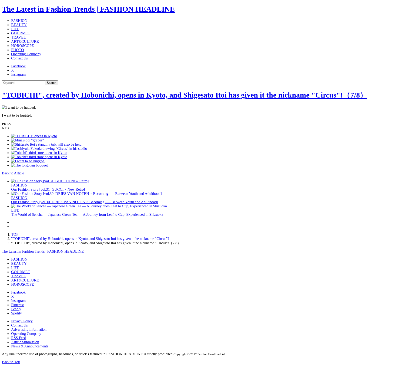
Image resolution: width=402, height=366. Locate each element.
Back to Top (11, 362)
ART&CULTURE (25, 41)
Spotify (16, 313)
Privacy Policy (22, 321)
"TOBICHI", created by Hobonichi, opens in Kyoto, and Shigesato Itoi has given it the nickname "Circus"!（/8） (184, 95)
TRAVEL (18, 37)
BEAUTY (19, 25)
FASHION (19, 21)
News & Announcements (29, 346)
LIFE (15, 29)
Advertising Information (29, 329)
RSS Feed (18, 338)
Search (51, 83)
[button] (201, 124)
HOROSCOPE (22, 46)
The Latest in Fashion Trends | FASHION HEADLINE (88, 9)
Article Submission (25, 342)
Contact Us (19, 58)
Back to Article (13, 173)
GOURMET (20, 33)
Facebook (18, 66)
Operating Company (26, 54)
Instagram (18, 74)
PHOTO (17, 50)
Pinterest (17, 305)
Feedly (16, 309)
